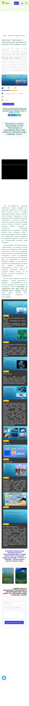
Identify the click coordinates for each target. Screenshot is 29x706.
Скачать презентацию (8, 104)
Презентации (11, 35)
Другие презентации (20, 35)
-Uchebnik (8, 3)
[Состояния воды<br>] (15, 457)
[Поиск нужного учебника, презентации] (25, 8)
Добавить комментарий (14, 622)
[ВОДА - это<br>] (15, 439)
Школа (5, 35)
